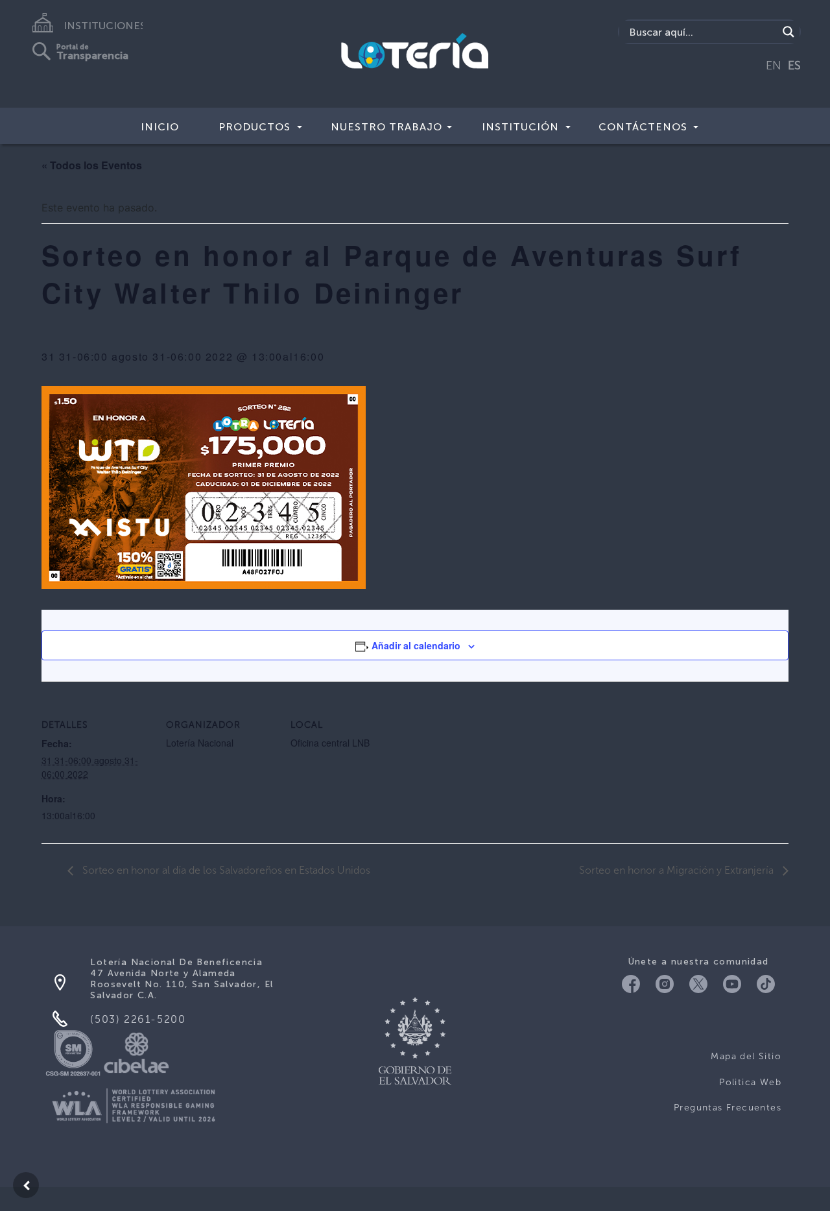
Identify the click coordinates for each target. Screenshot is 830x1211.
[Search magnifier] (788, 32)
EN (773, 65)
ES (794, 65)
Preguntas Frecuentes (727, 1107)
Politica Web (750, 1082)
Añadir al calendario (416, 645)
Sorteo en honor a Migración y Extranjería (677, 870)
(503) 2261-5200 (137, 1019)
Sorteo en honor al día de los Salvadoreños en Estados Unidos (225, 870)
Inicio (160, 127)
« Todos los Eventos (92, 165)
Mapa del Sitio (746, 1056)
